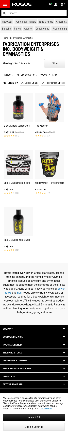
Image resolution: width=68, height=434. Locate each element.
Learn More (45, 408)
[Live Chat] (51, 4)
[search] (34, 13)
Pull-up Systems (25, 74)
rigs (19, 292)
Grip (54, 74)
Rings (7, 74)
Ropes (43, 74)
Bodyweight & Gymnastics (21, 38)
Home (5, 38)
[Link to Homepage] (22, 4)
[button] (4, 13)
